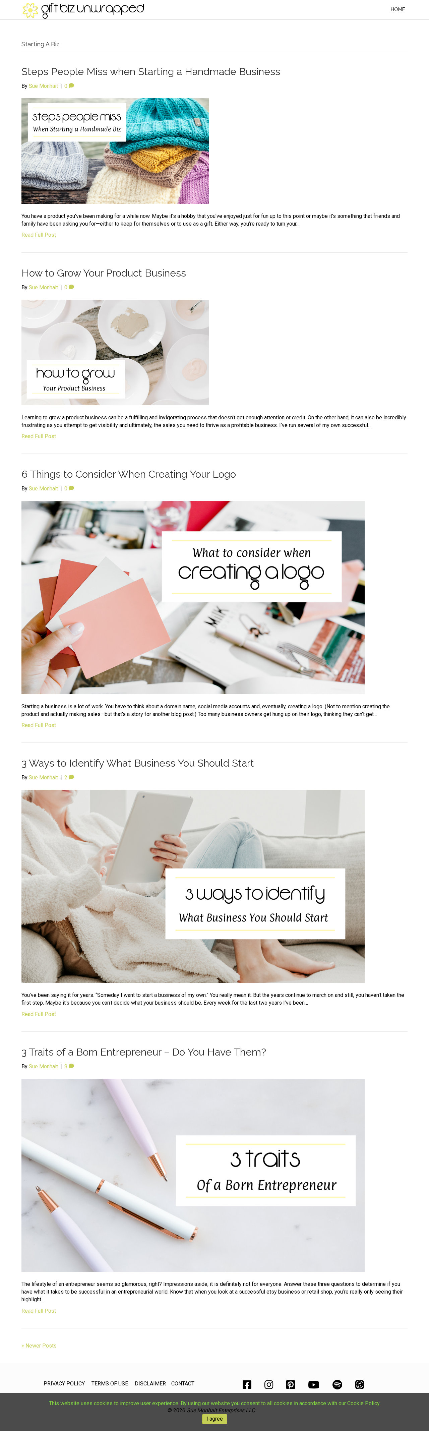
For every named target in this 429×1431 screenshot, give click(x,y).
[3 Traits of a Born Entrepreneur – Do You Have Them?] (193, 1175)
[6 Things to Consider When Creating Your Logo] (193, 597)
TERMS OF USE (109, 1383)
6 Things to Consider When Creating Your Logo (128, 474)
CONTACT (182, 1383)
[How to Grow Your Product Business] (115, 352)
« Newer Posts (39, 1346)
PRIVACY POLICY (64, 1383)
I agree (214, 1419)
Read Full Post (38, 235)
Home (398, 9)
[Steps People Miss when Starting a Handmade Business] (115, 150)
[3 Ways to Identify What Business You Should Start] (193, 886)
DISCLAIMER (150, 1383)
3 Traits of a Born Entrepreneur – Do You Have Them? (143, 1052)
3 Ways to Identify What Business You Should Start (137, 763)
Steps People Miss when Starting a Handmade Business (150, 71)
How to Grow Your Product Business (103, 273)
